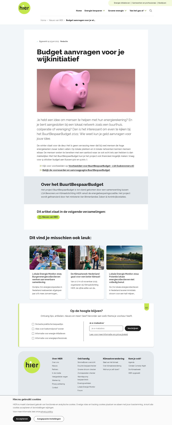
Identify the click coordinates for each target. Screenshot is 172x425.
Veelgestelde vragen (60, 377)
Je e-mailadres (96, 323)
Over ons (55, 362)
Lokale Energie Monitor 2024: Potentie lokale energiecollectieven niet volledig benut (124, 278)
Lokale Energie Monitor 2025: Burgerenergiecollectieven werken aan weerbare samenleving (47, 278)
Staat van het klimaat (110, 362)
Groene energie (116, 11)
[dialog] (86, 410)
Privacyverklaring (58, 384)
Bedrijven (162, 3)
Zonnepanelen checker (86, 373)
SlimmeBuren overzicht (86, 362)
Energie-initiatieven (122, 3)
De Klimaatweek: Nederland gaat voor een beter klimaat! (85, 275)
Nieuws (55, 366)
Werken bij (56, 380)
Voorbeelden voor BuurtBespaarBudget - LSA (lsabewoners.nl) (101, 166)
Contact (55, 388)
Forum (80, 390)
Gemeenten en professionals (144, 3)
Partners (55, 369)
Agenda (131, 362)
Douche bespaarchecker (87, 366)
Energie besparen (93, 11)
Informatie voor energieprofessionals (51, 338)
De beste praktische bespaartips (49, 324)
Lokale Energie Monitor (86, 387)
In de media (56, 373)
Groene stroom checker (87, 369)
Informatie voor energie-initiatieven (50, 333)
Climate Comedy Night (137, 366)
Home (79, 11)
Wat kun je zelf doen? (111, 369)
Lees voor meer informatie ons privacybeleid (108, 334)
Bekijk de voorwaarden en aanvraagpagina (64, 170)
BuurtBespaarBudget (98, 170)
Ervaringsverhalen (84, 383)
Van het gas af (137, 11)
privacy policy (47, 411)
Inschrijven (133, 328)
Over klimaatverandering (112, 366)
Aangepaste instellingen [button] (49, 419)
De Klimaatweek (134, 369)
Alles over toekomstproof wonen (49, 329)
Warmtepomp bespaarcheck (83, 378)
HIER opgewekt (134, 373)
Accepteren (22, 419)
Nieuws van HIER (50, 217)
